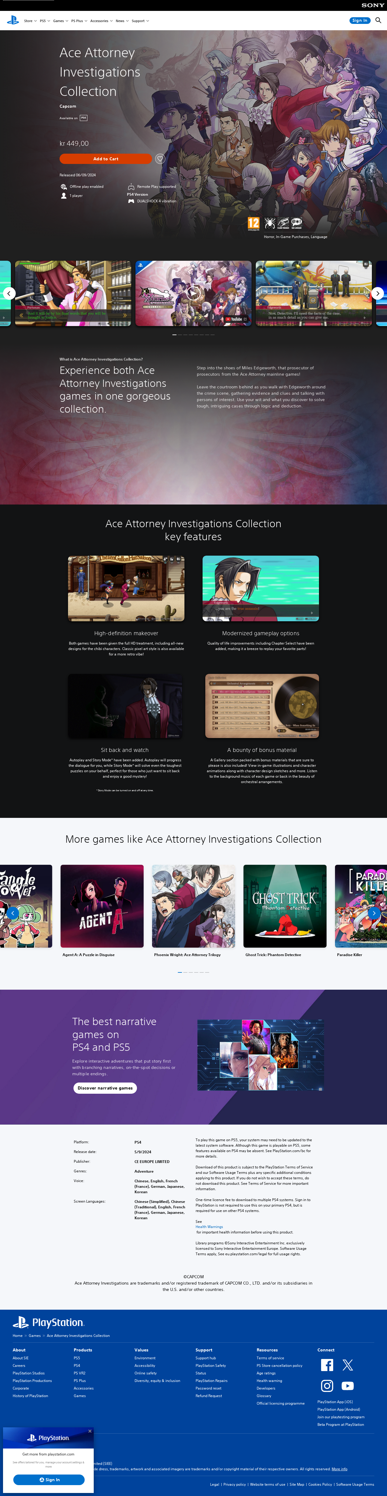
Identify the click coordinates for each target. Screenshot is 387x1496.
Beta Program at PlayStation (340, 1424)
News (120, 20)
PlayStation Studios (29, 1373)
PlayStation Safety (211, 1365)
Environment (145, 1357)
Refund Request (209, 1395)
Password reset (208, 1388)
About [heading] (19, 1350)
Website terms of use (267, 1484)
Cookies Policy (320, 1484)
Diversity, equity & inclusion (157, 1380)
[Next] (377, 293)
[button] (193, 293)
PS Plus (77, 20)
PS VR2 (79, 1373)
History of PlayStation (30, 1395)
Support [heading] (204, 1350)
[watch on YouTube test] (236, 319)
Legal (214, 1484)
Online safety (146, 1373)
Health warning (269, 1380)
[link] (193, 913)
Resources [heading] (267, 1350)
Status (201, 1373)
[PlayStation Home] (13, 20)
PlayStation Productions (32, 1380)
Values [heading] (141, 1350)
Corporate (21, 1388)
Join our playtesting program (341, 1416)
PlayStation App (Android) (338, 1409)
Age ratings (266, 1373)
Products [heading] (83, 1350)
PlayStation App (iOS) (335, 1401)
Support (138, 20)
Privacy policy (234, 1484)
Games (58, 20)
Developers (266, 1388)
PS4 (77, 1365)
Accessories (99, 20)
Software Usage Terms (355, 1484)
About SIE (20, 1357)
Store (28, 20)
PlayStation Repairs (212, 1380)
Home (18, 1335)
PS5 (43, 20)
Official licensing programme (281, 1403)
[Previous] (9, 293)
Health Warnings (209, 1226)
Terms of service (270, 1357)
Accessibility (145, 1365)
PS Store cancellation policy (279, 1365)
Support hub (206, 1357)
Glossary (264, 1395)
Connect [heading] (325, 1350)
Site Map (297, 1484)
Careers (19, 1365)
